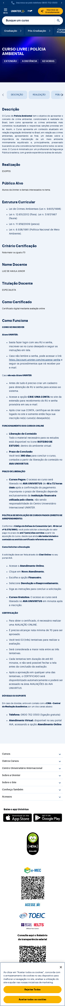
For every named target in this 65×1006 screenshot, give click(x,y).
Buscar (59, 20)
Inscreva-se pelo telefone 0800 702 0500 (36, 3)
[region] (32, 984)
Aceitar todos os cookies (32, 999)
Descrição (17, 95)
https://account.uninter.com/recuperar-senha (34, 360)
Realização (39, 95)
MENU (5, 13)
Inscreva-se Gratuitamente (52, 11)
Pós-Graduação (37, 31)
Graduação (10, 31)
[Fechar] (61, 967)
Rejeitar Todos (32, 989)
